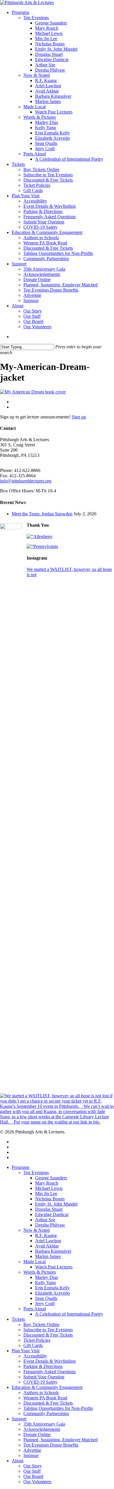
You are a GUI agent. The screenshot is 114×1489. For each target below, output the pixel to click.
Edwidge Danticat (51, 1214)
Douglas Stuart (49, 1209)
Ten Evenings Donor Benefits (50, 1444)
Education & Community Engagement (47, 1387)
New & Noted (36, 1230)
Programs (20, 1167)
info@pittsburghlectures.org (25, 480)
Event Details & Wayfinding (49, 1361)
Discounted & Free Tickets (48, 1334)
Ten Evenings (36, 1172)
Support (19, 1418)
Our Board (33, 1476)
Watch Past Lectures (53, 1266)
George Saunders (51, 1177)
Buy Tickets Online (41, 1324)
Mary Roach (46, 1183)
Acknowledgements (41, 1429)
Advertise (32, 1450)
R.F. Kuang (46, 1235)
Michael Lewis (49, 1188)
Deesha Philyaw (50, 1224)
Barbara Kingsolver (53, 1251)
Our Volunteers (37, 1481)
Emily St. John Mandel (56, 1204)
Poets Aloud (34, 1308)
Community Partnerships (46, 1413)
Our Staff (32, 1471)
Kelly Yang (45, 1282)
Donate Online (37, 1434)
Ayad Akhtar (47, 1245)
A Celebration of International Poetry (69, 1313)
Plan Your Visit (25, 1350)
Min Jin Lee (46, 1193)
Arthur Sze (45, 1219)
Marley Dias (46, 1277)
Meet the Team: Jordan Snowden (42, 513)
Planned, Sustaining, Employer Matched (60, 1439)
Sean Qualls (46, 1298)
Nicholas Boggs (50, 1198)
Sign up (79, 416)
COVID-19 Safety (40, 1382)
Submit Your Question (43, 1376)
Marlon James (48, 1256)
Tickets (18, 1319)
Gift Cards (33, 1345)
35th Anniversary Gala (44, 1423)
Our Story (32, 1465)
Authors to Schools (41, 1392)
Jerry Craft (45, 1303)
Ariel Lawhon (48, 1240)
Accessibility (35, 1355)
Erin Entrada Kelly (52, 1287)
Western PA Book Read (45, 1397)
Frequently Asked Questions (49, 1371)
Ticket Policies (36, 1340)
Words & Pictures (39, 1272)
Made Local (34, 1261)
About (17, 1460)
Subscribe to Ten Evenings (48, 1329)
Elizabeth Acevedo (52, 1293)
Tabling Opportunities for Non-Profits (58, 1408)
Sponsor (31, 1455)
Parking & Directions (43, 1366)
